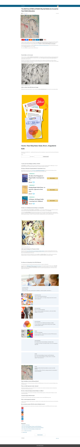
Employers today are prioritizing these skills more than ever (41, 45)
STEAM (36, 353)
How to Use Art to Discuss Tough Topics (40, 309)
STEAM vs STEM (25, 432)
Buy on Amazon (52, 178)
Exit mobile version (40, 445)
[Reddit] (30, 40)
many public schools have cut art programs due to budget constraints (35, 250)
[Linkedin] (37, 40)
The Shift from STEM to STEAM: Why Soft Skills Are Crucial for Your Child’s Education (45, 368)
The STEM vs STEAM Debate (38, 332)
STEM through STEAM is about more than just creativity (34, 265)
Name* (22, 154)
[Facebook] (27, 40)
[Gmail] (45, 40)
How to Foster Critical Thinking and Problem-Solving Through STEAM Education (32, 427)
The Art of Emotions (37, 321)
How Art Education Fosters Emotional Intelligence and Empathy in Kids (44, 341)
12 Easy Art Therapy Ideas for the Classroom (41, 296)
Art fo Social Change (37, 308)
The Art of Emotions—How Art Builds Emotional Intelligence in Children (44, 322)
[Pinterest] (23, 40)
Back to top (57, 438)
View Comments (40, 434)
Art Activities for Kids (25, 287)
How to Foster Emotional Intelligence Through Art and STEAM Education (44, 355)
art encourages (38, 170)
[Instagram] (34, 40)
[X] (41, 40)
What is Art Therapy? (25, 289)
